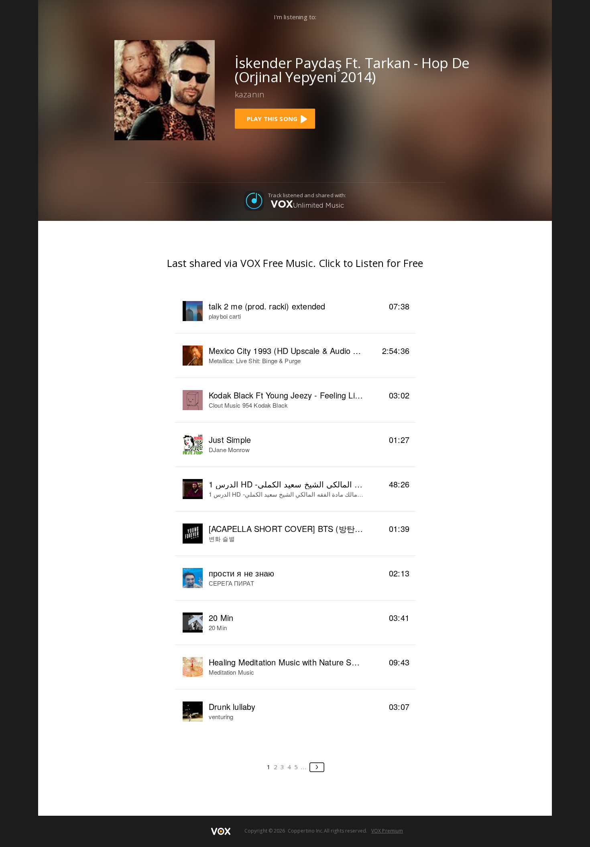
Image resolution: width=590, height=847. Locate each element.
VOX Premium (387, 830)
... (304, 767)
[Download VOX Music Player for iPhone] (164, 89)
